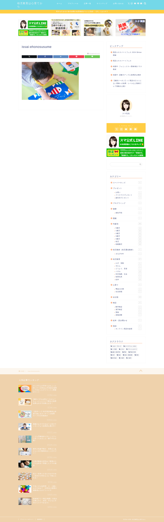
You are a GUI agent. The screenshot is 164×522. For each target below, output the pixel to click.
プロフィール (73, 3)
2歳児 (128, 233)
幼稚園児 (128, 244)
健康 (126, 209)
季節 (125, 352)
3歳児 (128, 236)
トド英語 (114, 349)
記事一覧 (87, 3)
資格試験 (128, 315)
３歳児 (129, 358)
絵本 (128, 279)
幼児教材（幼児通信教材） (126, 250)
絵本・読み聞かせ (126, 320)
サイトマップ (102, 3)
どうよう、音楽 (128, 268)
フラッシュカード (132, 349)
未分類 (127, 297)
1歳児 (128, 230)
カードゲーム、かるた (130, 346)
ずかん (128, 266)
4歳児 (128, 239)
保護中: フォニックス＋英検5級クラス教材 (127, 68)
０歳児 (122, 358)
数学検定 (128, 307)
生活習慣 (128, 292)
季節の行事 (128, 289)
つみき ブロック (116, 346)
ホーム (59, 3)
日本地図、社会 (128, 274)
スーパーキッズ (126, 183)
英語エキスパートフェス (122, 61)
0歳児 (128, 228)
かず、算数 (128, 263)
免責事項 (39, 519)
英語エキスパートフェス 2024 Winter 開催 (127, 53)
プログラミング (126, 203)
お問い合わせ (118, 3)
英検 (128, 312)
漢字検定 (128, 309)
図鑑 (126, 218)
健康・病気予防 (116, 352)
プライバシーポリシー (27, 519)
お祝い (128, 192)
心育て (126, 285)
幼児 (128, 241)
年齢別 (127, 224)
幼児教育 (127, 259)
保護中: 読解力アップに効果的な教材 (127, 75)
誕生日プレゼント (128, 198)
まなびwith (128, 254)
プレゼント (126, 188)
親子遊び (114, 358)
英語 (126, 326)
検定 (126, 303)
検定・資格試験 (128, 355)
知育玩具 (128, 277)
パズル (128, 271)
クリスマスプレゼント (128, 195)
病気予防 (128, 213)
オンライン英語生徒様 (128, 329)
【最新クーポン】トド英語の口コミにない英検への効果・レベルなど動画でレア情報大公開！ (127, 83)
